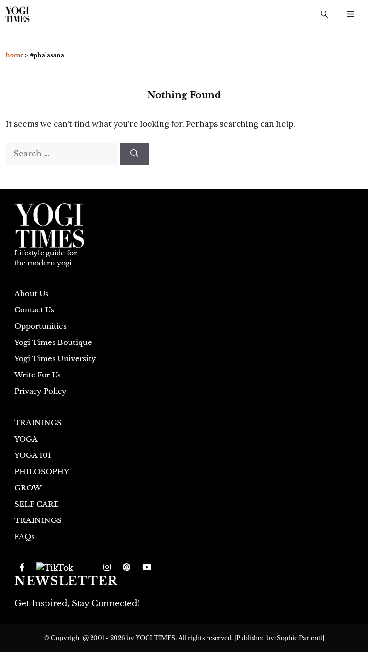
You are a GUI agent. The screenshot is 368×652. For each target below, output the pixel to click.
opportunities (40, 326)
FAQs (24, 536)
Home (14, 55)
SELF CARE (36, 503)
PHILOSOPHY (41, 471)
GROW (28, 487)
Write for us (37, 374)
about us (31, 293)
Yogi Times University (55, 358)
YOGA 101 (32, 455)
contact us (34, 309)
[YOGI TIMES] (17, 14)
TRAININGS (38, 422)
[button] (324, 14)
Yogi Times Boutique (53, 342)
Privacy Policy (40, 391)
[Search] (134, 154)
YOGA (26, 438)
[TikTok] (54, 568)
